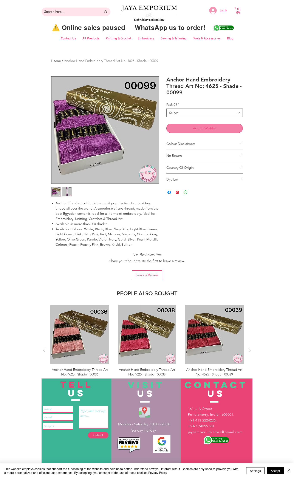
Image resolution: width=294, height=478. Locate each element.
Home (56, 61)
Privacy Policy (157, 472)
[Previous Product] (44, 350)
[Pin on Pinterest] (177, 192)
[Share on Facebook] (169, 192)
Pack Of (172, 104)
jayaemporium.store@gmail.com (215, 432)
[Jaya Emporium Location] (145, 412)
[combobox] (204, 113)
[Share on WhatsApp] (185, 192)
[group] (147, 350)
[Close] (288, 471)
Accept (275, 471)
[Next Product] (249, 350)
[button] (238, 11)
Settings (255, 471)
